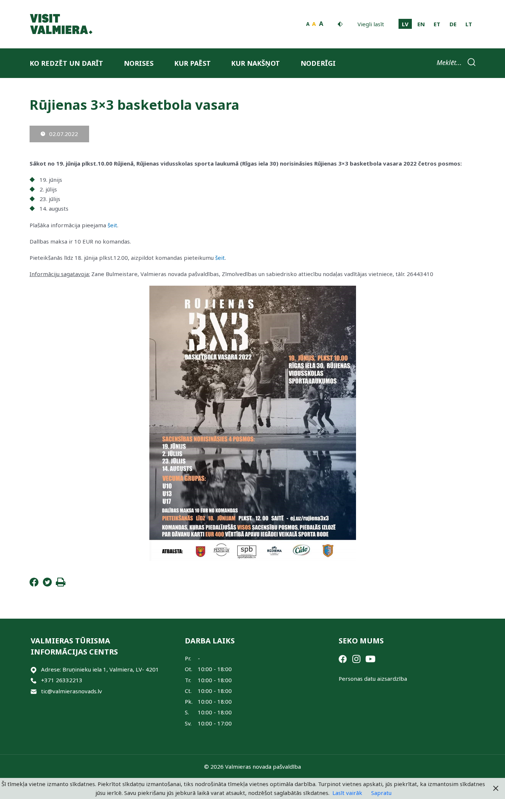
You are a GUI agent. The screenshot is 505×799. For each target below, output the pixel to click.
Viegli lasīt (370, 24)
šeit (112, 225)
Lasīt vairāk (347, 792)
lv (405, 24)
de (453, 24)
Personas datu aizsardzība (373, 678)
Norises (138, 63)
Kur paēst (192, 63)
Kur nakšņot (255, 63)
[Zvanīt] (34, 680)
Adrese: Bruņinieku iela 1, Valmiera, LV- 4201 (100, 669)
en (421, 24)
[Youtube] (370, 658)
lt (468, 24)
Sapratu (381, 792)
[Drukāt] (60, 584)
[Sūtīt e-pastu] (34, 691)
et (437, 24)
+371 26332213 (61, 680)
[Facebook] (34, 584)
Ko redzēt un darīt (66, 63)
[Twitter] (47, 584)
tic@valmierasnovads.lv (71, 691)
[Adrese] (34, 669)
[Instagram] (356, 658)
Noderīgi (318, 63)
